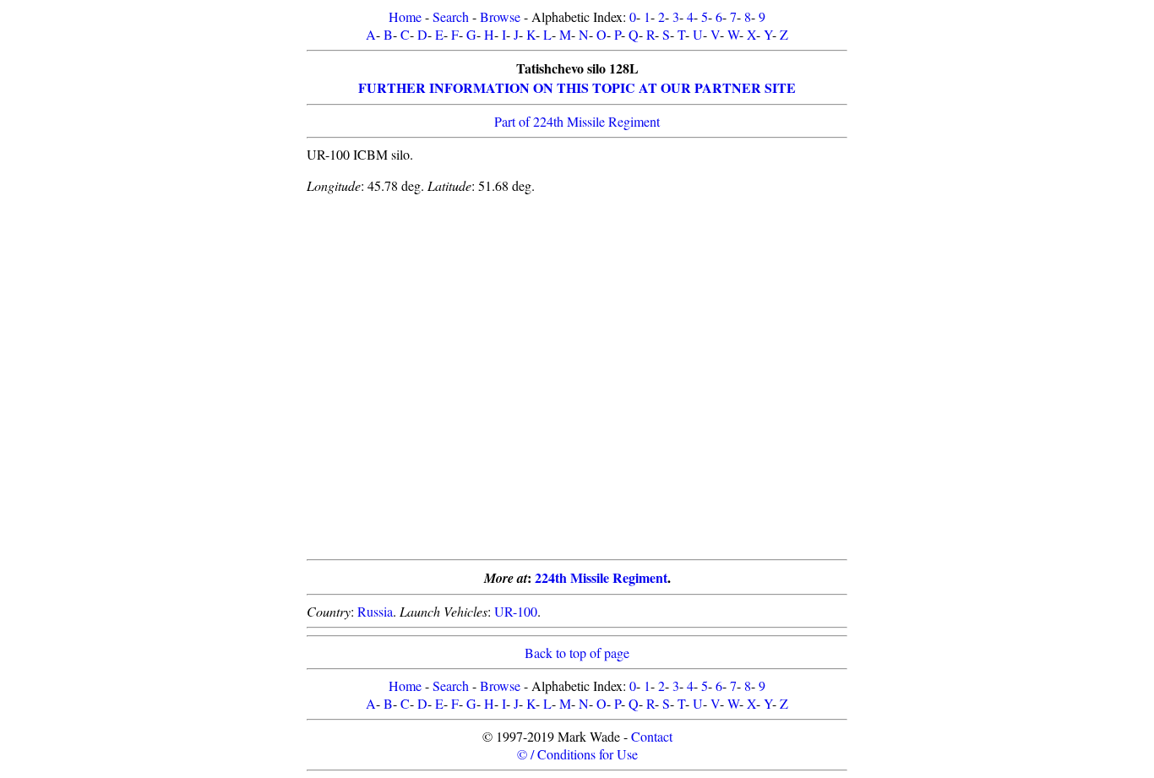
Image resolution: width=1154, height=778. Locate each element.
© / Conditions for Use (577, 754)
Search (451, 16)
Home (405, 16)
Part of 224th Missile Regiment (577, 121)
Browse (500, 16)
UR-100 (515, 611)
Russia (375, 611)
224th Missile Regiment (601, 577)
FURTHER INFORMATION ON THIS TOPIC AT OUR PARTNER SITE (577, 87)
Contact (651, 736)
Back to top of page (577, 652)
